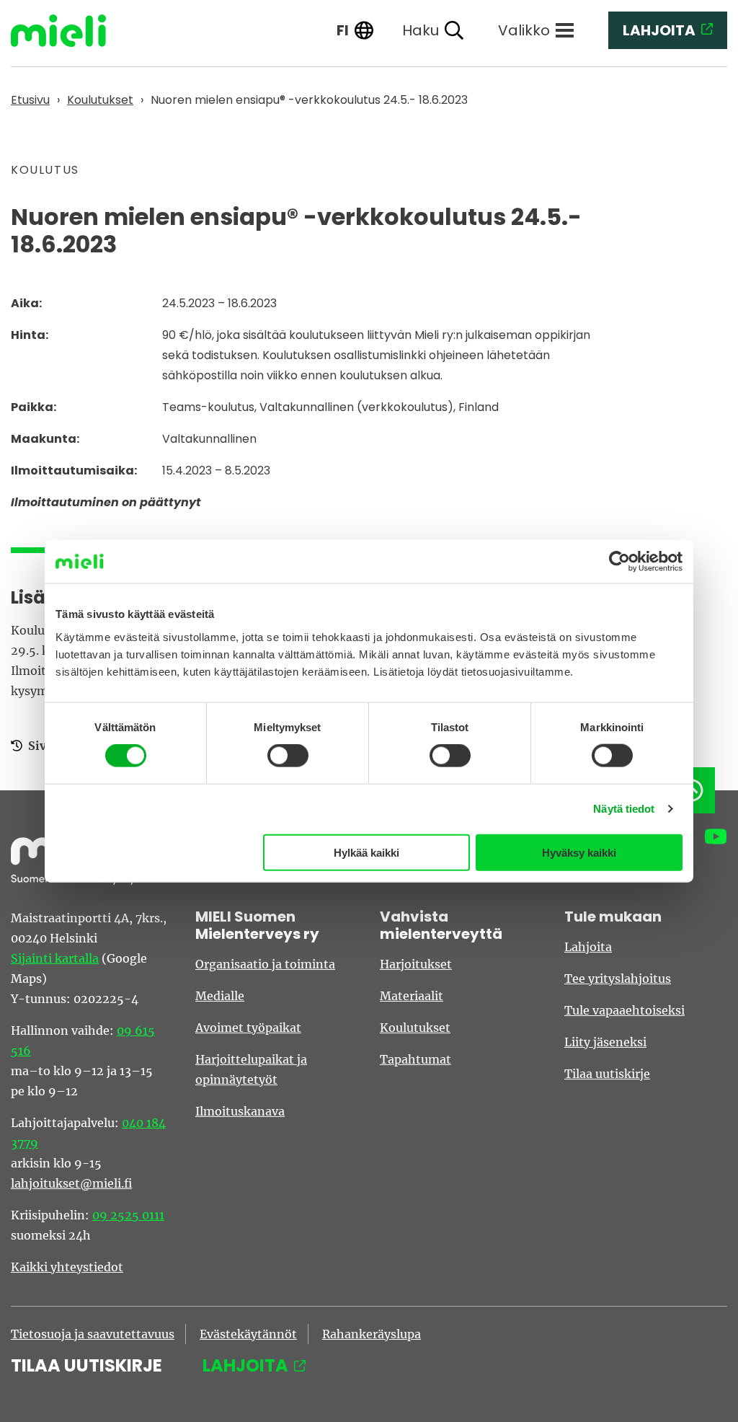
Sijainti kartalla (55, 958)
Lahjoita (588, 947)
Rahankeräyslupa (371, 1334)
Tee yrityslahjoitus (617, 978)
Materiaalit (411, 996)
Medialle (219, 996)
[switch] (287, 755)
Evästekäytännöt (248, 1334)
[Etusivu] (69, 30)
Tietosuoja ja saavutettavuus (92, 1334)
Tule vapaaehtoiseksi (624, 1010)
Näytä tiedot (623, 809)
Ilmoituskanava (240, 1111)
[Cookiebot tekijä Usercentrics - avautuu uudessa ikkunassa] (619, 562)
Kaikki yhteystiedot (67, 1267)
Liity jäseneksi (605, 1042)
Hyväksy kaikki (579, 852)
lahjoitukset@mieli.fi (71, 1183)
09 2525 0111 (128, 1215)
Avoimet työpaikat (248, 1027)
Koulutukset (415, 1027)
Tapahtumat (415, 1059)
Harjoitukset (416, 964)
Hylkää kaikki (366, 852)
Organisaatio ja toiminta (265, 964)
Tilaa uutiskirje (607, 1073)
